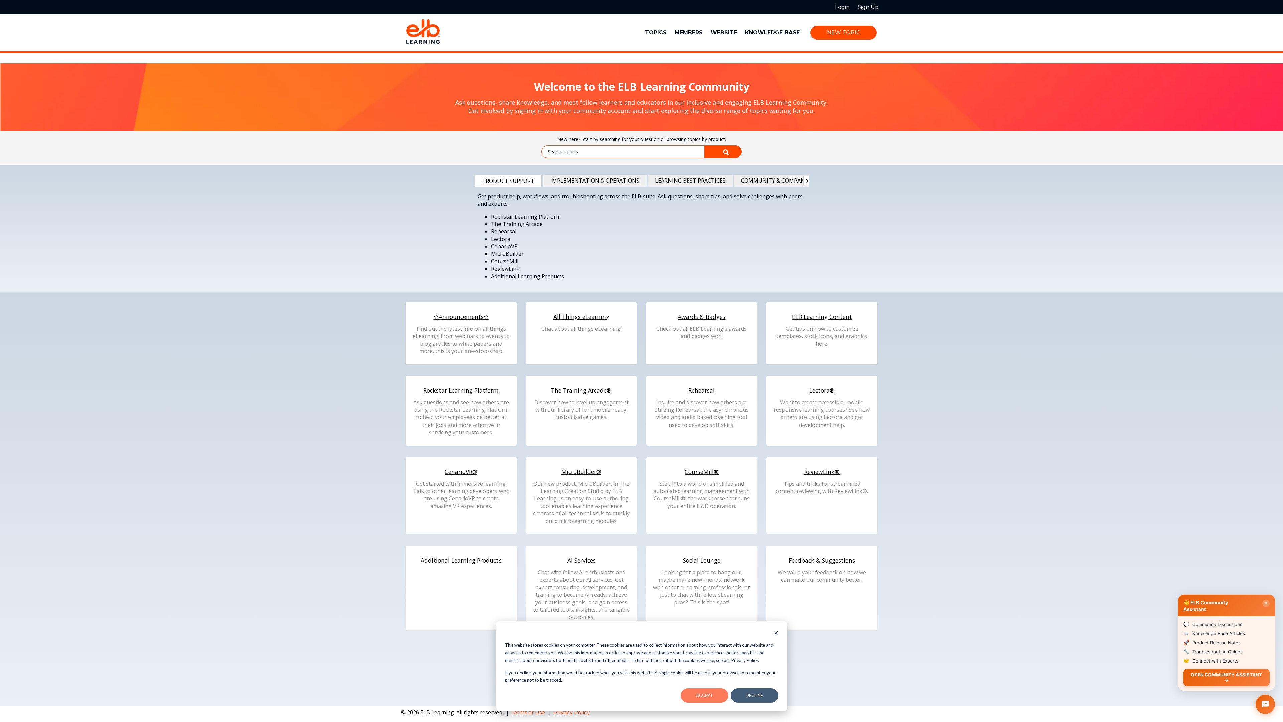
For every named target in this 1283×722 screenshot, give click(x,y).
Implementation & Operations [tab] (594, 180)
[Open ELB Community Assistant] (1265, 704)
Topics (656, 32)
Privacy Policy (571, 712)
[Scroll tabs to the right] (806, 181)
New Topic (843, 32)
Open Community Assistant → (1226, 677)
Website (724, 32)
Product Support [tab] (508, 181)
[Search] (723, 151)
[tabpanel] (641, 238)
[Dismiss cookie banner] (776, 633)
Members (689, 32)
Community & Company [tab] (774, 180)
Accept (704, 695)
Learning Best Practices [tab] (690, 180)
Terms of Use (528, 712)
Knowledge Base (772, 32)
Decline (754, 695)
